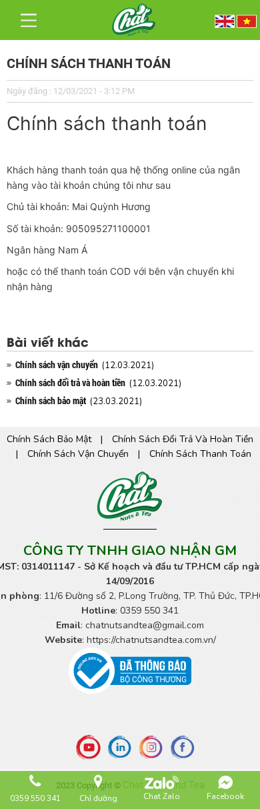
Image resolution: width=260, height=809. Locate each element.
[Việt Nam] (247, 19)
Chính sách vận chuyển (83, 454)
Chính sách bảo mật (55, 439)
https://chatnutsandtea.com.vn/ (151, 640)
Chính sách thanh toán (200, 454)
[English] (225, 19)
